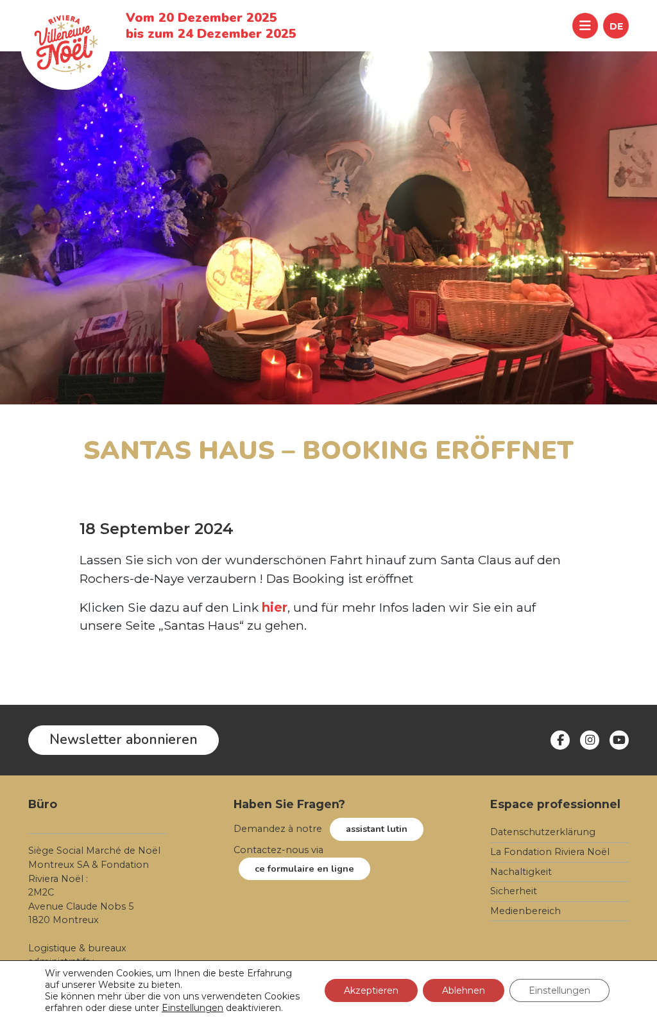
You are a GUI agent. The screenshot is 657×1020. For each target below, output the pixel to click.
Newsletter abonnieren (123, 739)
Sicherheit (513, 891)
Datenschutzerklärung (542, 832)
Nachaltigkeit (521, 871)
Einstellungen (192, 1008)
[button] (616, 26)
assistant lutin (376, 828)
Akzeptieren (371, 990)
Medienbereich (525, 911)
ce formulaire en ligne (304, 868)
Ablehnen (463, 990)
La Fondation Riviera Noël (550, 852)
